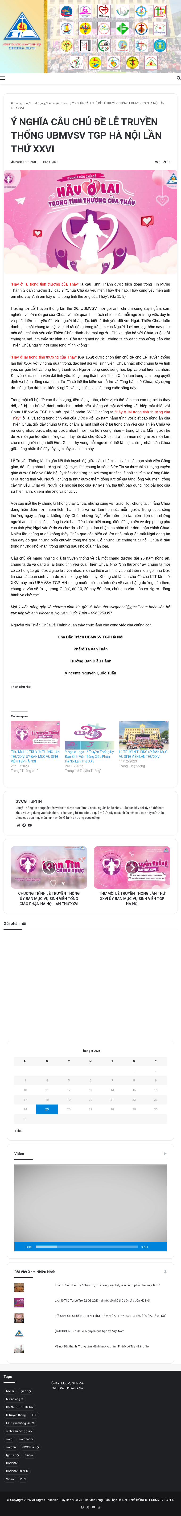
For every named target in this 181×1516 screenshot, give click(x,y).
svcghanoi (26, 1439)
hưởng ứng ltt (14, 1399)
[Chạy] (20, 1246)
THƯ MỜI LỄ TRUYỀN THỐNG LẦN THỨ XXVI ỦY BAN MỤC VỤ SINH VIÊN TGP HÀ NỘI (35, 756)
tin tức (29, 1455)
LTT (34, 1415)
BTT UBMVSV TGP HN (159, 1500)
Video (10, 1479)
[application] (90, 1208)
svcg (9, 1439)
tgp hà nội (12, 1455)
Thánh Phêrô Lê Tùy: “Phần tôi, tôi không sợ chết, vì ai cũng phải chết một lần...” (107, 1285)
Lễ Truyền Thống (58, 103)
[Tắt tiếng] (153, 1246)
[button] (90, 1207)
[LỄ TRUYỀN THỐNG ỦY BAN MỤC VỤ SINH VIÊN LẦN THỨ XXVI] (144, 735)
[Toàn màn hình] (160, 1246)
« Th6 (17, 1131)
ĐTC (23, 1479)
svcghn (11, 1447)
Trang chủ (21, 103)
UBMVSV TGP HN (17, 1471)
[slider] (87, 1247)
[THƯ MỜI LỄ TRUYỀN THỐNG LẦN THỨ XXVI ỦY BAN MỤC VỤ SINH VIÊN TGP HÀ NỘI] (35, 735)
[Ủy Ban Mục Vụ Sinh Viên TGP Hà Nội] (90, 36)
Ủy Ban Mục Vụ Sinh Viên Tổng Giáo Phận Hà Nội (94, 1500)
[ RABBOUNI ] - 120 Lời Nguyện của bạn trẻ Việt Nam (89, 1331)
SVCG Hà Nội (30, 1447)
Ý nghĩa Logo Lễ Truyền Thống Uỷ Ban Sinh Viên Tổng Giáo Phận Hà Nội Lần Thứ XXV (89, 756)
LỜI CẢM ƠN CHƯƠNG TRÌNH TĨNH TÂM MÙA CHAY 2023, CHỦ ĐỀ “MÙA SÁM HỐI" (110, 1316)
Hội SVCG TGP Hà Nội (19, 1407)
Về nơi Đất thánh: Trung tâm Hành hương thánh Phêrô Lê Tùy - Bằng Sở (102, 1346)
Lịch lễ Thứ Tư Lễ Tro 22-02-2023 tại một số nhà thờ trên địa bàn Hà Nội (102, 1300)
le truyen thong (16, 1415)
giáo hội (26, 1391)
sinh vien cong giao (19, 1431)
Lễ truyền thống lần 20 (20, 1423)
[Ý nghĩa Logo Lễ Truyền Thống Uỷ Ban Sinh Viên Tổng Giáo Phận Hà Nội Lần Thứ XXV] (90, 735)
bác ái (10, 1391)
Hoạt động (37, 103)
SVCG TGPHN (23, 162)
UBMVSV (12, 1463)
